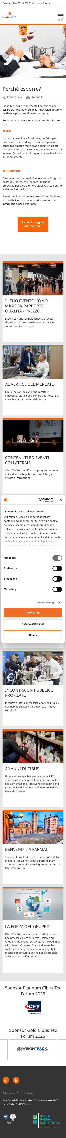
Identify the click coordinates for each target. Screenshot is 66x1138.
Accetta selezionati (32, 624)
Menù (60, 19)
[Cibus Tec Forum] (11, 15)
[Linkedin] (6, 1080)
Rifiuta (33, 635)
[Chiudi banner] (61, 500)
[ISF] (18, 1120)
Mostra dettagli (46, 602)
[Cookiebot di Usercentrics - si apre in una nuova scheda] (40, 500)
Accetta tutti (33, 612)
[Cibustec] (48, 1122)
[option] (33, 1007)
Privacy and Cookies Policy (18, 1093)
